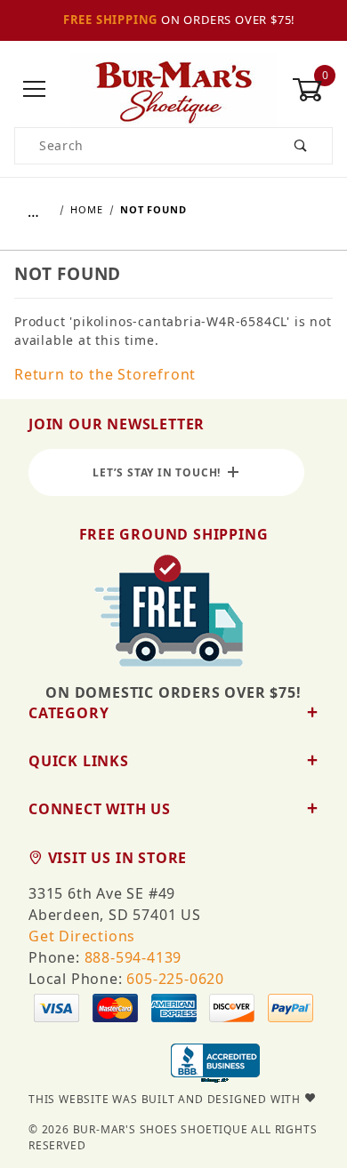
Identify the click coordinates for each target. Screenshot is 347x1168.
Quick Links (78, 761)
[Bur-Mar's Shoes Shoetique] (173, 88)
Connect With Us (99, 809)
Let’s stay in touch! (160, 472)
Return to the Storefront (105, 374)
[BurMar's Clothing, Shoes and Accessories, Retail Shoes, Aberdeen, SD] (215, 1065)
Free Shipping (110, 20)
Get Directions (81, 936)
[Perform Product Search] (301, 146)
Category (68, 713)
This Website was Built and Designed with (166, 1099)
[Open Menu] (34, 90)
